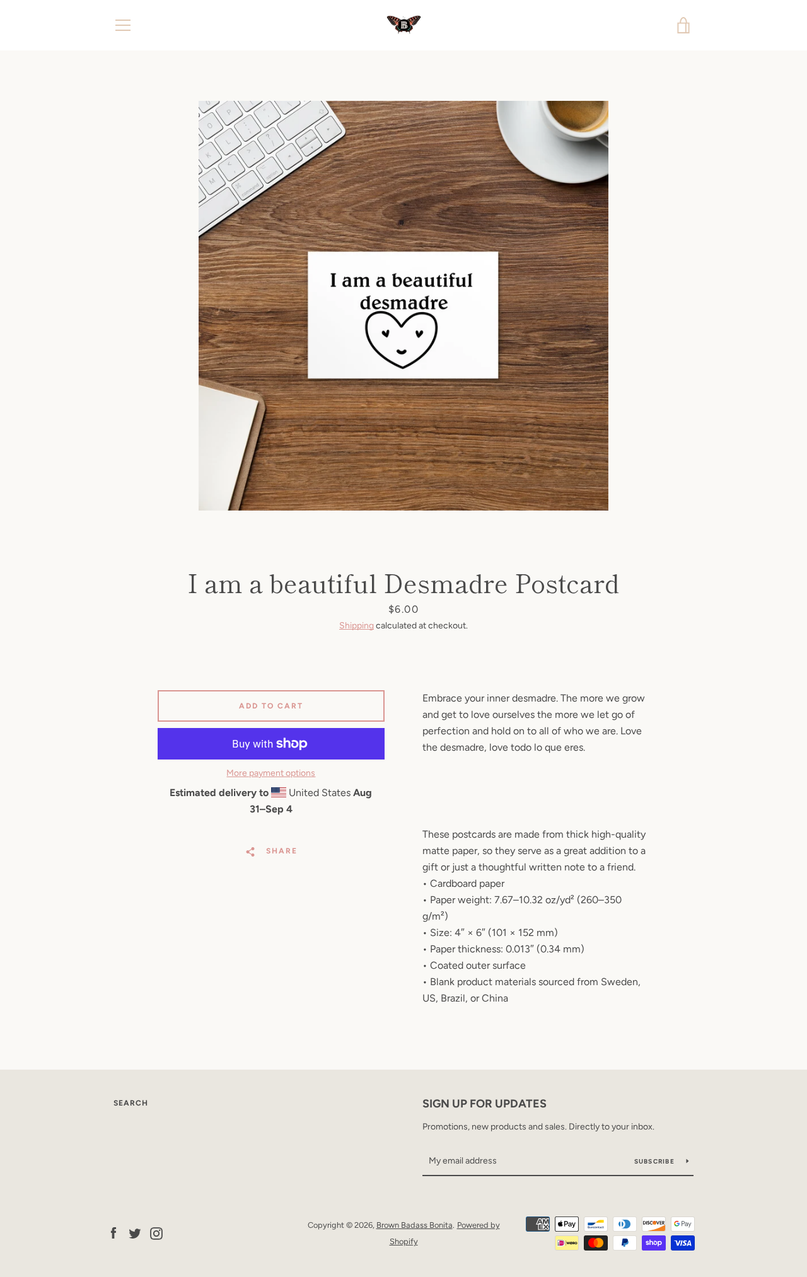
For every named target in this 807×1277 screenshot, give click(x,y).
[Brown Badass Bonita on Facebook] (113, 1233)
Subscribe (655, 1161)
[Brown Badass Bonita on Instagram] (156, 1233)
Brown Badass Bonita (414, 1225)
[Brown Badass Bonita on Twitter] (135, 1233)
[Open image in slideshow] (403, 306)
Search (130, 1103)
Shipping (356, 625)
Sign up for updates (484, 1104)
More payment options (270, 773)
